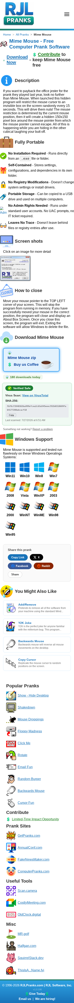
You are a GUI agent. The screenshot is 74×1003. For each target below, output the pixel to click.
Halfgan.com (27, 946)
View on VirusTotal (35, 395)
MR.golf (23, 934)
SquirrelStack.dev (31, 958)
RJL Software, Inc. (59, 985)
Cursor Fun (26, 802)
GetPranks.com (29, 835)
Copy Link (17, 557)
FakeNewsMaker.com (33, 859)
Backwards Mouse (31, 791)
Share (15, 574)
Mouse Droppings (31, 719)
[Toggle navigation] (67, 14)
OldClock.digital (29, 914)
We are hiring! (45, 999)
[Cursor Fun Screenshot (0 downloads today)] (11, 803)
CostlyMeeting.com (32, 902)
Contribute (49, 54)
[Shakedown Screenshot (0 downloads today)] (11, 707)
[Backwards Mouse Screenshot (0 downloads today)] (11, 791)
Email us (25, 999)
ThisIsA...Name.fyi (31, 970)
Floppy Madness (30, 731)
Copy (11, 415)
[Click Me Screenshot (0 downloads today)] (11, 743)
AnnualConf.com (30, 847)
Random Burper (29, 779)
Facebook (22, 566)
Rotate (22, 755)
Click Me (24, 743)
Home (7, 34)
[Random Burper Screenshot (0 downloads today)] (11, 779)
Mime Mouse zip (22, 358)
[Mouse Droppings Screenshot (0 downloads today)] (11, 719)
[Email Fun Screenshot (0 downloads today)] (11, 767)
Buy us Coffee (26, 364)
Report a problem (42, 429)
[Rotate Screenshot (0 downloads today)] (11, 755)
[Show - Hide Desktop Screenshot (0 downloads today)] (11, 696)
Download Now (17, 59)
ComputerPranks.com (33, 871)
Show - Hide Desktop (33, 695)
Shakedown (26, 707)
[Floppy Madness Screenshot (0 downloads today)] (11, 731)
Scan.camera (27, 890)
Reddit (46, 566)
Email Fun (25, 767)
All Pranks (22, 34)
